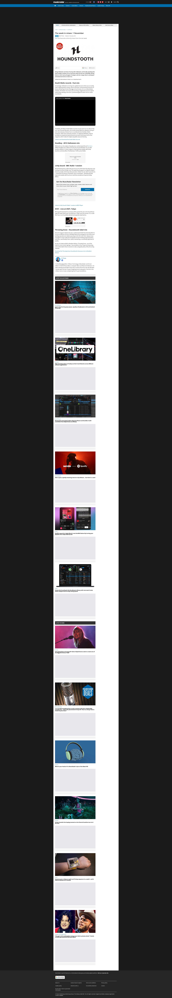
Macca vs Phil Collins (84, 25)
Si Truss (62, 35)
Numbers (90, 146)
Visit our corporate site (103, 973)
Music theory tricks (97, 25)
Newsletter (93, 67)
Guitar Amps (101, 5)
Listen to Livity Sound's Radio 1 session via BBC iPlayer (69, 205)
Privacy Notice (62, 194)
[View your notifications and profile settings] (111, 2)
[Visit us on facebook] (94, 2)
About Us (57, 982)
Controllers (74, 5)
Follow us (85, 67)
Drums (81, 5)
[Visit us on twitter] (96, 2)
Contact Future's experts (76, 982)
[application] (75, 111)
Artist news (61, 5)
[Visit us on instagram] (98, 2)
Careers (103, 985)
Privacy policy (104, 982)
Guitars (68, 5)
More (107, 5)
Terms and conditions (91, 982)
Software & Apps (62, 29)
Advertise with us (74, 985)
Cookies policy (58, 985)
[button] (116, 2)
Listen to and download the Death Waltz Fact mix (67, 139)
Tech (56, 29)
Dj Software (70, 29)
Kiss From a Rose (109, 25)
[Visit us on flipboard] (102, 2)
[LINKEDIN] (62, 260)
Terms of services (73, 193)
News (57, 36)
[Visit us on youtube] (100, 2)
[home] (55, 5)
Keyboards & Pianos (90, 5)
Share (58, 67)
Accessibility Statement (91, 985)
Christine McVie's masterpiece (68, 25)
